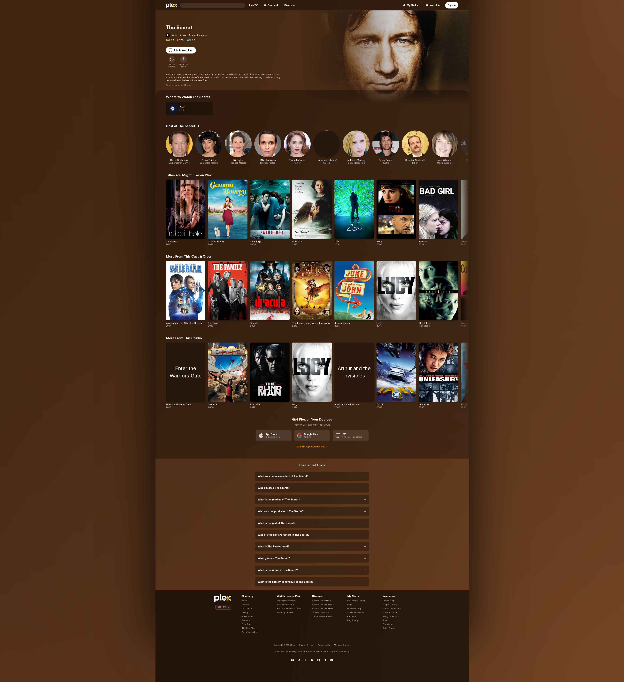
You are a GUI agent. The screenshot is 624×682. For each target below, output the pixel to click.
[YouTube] (331, 660)
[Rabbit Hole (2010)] (185, 213)
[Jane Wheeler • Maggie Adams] (444, 147)
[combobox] (215, 5)
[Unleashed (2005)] (438, 376)
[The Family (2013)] (227, 294)
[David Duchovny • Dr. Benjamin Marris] (179, 147)
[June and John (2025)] (354, 294)
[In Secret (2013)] (312, 213)
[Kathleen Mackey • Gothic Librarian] (356, 147)
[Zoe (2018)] (354, 213)
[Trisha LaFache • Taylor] (297, 147)
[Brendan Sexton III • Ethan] (415, 147)
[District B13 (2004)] (227, 376)
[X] (305, 660)
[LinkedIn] (325, 660)
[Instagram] (292, 660)
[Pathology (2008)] (270, 213)
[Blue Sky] (312, 660)
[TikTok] (299, 660)
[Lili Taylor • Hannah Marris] (238, 147)
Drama (192, 35)
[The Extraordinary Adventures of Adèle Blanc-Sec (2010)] (312, 294)
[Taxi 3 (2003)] (396, 376)
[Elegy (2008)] (396, 213)
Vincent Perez (184, 85)
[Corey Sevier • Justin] (385, 147)
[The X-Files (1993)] (438, 294)
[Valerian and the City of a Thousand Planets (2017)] (185, 294)
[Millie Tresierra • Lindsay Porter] (267, 147)
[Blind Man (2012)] (270, 376)
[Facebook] (318, 660)
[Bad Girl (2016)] (438, 213)
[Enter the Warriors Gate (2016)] (185, 376)
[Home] (171, 5)
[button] (183, 62)
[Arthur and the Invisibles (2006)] (354, 376)
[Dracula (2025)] (270, 294)
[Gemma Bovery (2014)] (227, 213)
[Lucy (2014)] (396, 294)
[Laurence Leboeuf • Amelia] (326, 147)
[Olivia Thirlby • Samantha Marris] (208, 147)
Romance (202, 35)
